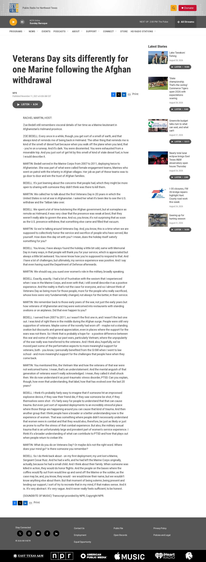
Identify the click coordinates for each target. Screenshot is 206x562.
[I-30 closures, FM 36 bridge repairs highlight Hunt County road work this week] (158, 193)
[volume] (22, 22)
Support (91, 31)
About (76, 31)
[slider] (27, 21)
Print (135, 94)
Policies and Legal (162, 535)
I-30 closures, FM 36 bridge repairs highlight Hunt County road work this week (178, 195)
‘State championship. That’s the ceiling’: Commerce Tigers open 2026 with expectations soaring (178, 88)
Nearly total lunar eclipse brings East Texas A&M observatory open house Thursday (179, 160)
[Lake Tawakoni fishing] (158, 57)
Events (46, 31)
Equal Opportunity (82, 542)
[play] (13, 22)
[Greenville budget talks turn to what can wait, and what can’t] (158, 125)
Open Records (120, 535)
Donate (188, 8)
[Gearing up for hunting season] (158, 220)
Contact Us (79, 528)
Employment (80, 535)
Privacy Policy (160, 528)
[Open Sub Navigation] (24, 31)
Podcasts (60, 31)
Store (124, 31)
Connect (108, 31)
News (32, 31)
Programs (16, 31)
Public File (118, 528)
